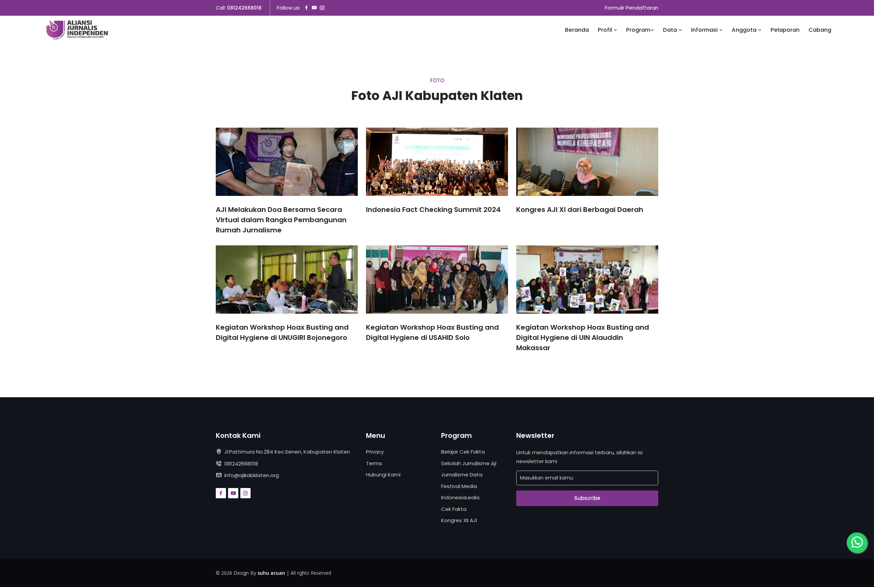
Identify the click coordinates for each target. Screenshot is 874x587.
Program (638, 30)
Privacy (375, 451)
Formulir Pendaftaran (631, 7)
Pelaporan (785, 30)
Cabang (819, 30)
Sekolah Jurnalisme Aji (468, 463)
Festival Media (459, 486)
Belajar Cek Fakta (463, 451)
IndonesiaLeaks (460, 497)
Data (670, 30)
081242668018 (244, 7)
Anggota (745, 30)
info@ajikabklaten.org (251, 475)
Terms (374, 463)
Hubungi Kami (383, 474)
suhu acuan (271, 573)
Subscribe (587, 498)
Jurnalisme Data (461, 474)
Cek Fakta (453, 509)
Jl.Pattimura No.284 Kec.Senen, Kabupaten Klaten (287, 451)
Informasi (705, 30)
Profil (606, 30)
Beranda (577, 30)
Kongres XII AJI (459, 520)
